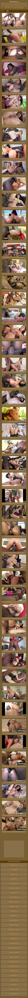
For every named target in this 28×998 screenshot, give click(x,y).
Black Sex (14, 892)
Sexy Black (14, 869)
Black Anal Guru (14, 902)
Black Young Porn (14, 948)
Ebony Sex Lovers (14, 929)
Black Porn (14, 874)
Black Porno (14, 971)
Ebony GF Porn (14, 989)
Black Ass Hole (14, 925)
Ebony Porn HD (14, 934)
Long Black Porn (14, 943)
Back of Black (14, 920)
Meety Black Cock (14, 966)
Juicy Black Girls (14, 961)
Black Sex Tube (14, 888)
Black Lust (14, 879)
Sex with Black (14, 897)
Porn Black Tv (14, 975)
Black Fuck (14, 865)
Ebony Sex (14, 938)
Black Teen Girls (14, 952)
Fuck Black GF (14, 994)
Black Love (14, 911)
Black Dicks (14, 883)
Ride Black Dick (14, 906)
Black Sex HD (14, 957)
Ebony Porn (14, 980)
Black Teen (14, 915)
